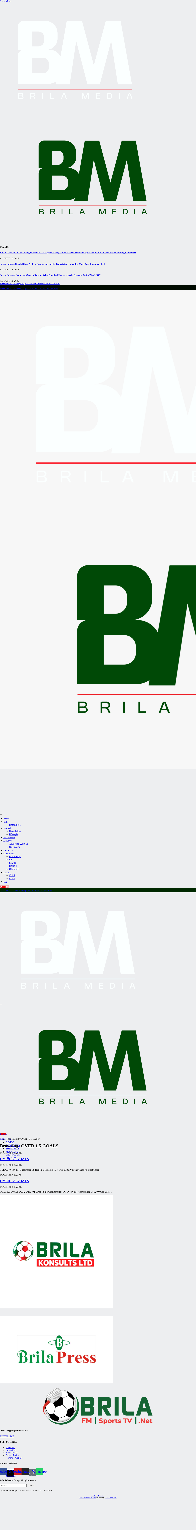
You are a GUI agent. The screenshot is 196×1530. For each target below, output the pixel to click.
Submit (31, 1485)
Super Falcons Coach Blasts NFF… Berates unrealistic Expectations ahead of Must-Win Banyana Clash (52, 264)
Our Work (14, 847)
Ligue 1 (13, 865)
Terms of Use (12, 1452)
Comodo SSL (98, 1495)
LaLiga (12, 862)
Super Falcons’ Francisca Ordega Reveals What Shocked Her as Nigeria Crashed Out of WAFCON (50, 275)
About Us (7, 840)
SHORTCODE (13, 1154)
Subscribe (4, 887)
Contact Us (8, 850)
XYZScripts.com (111, 1497)
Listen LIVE (15, 824)
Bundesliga (15, 856)
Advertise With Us (18, 843)
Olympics (14, 869)
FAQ (5, 882)
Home (6, 818)
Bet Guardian (9, 837)
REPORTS (7, 872)
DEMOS (10, 1142)
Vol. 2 (12, 878)
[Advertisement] (98, 791)
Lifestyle (13, 834)
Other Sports (9, 853)
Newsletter (15, 831)
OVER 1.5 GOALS (14, 1159)
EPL (11, 859)
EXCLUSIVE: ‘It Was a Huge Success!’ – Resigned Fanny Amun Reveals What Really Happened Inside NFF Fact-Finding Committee (68, 252)
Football (7, 828)
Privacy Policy (12, 1455)
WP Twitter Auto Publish (87, 1497)
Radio (5, 822)
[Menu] (1, 814)
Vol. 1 (12, 875)
